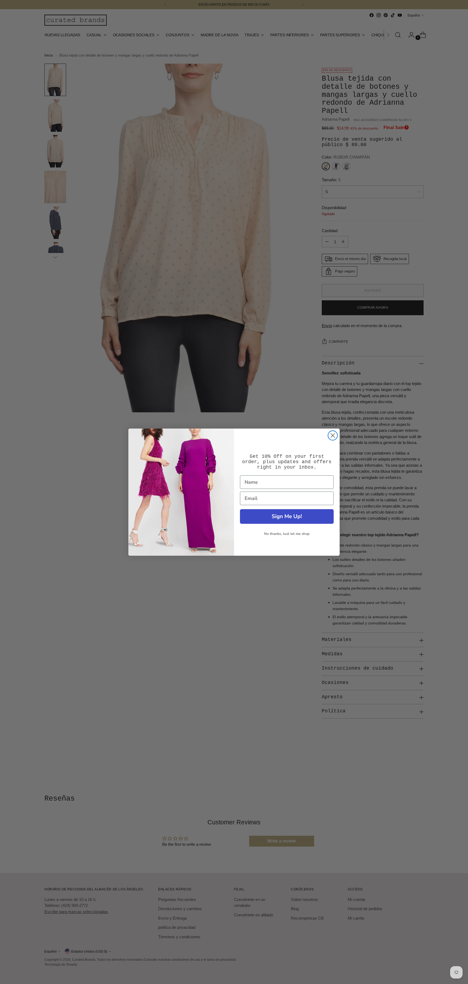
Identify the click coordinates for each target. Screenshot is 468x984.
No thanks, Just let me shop (287, 533)
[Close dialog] (332, 435)
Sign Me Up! (287, 516)
